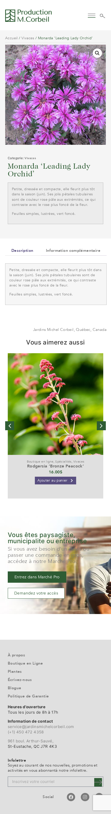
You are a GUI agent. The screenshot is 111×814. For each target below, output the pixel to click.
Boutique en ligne (40, 461)
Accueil (11, 38)
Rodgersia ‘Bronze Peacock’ (55, 466)
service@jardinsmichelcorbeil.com (41, 726)
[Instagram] (85, 797)
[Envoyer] (98, 782)
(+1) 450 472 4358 (26, 732)
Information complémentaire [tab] (73, 250)
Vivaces (27, 38)
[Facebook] (71, 797)
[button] (91, 15)
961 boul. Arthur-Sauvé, (30, 741)
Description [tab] (22, 250)
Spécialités (63, 461)
